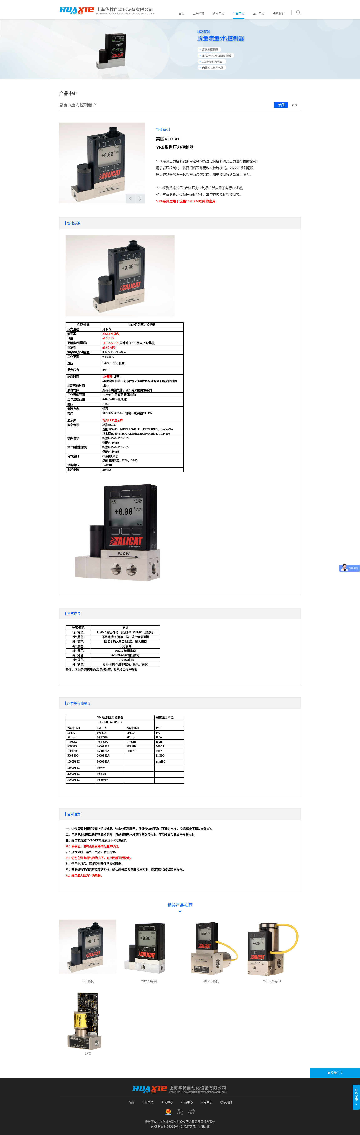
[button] (130, 198)
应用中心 (258, 13)
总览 (63, 105)
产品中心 (238, 13)
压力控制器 (81, 105)
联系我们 (278, 13)
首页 (181, 13)
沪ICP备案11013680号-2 (166, 1126)
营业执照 (168, 1112)
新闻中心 (218, 13)
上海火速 (204, 1126)
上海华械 (198, 13)
